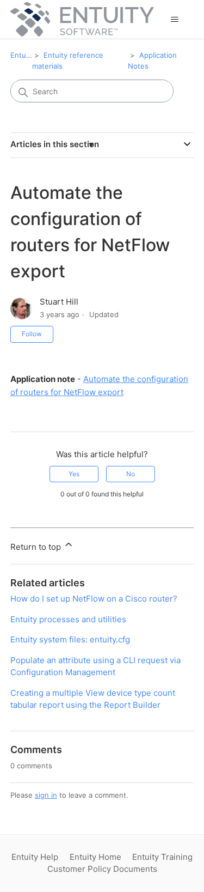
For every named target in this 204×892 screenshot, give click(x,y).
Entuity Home (95, 857)
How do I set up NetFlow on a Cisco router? (93, 598)
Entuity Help (34, 857)
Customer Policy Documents (102, 869)
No (130, 474)
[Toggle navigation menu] (174, 19)
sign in (46, 795)
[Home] (82, 19)
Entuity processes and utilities (68, 619)
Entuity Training (162, 857)
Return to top (36, 547)
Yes (74, 474)
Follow (32, 334)
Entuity (22, 55)
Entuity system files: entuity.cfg (70, 639)
